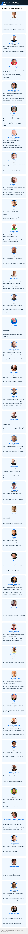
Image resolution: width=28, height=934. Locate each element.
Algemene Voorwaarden (12, 931)
